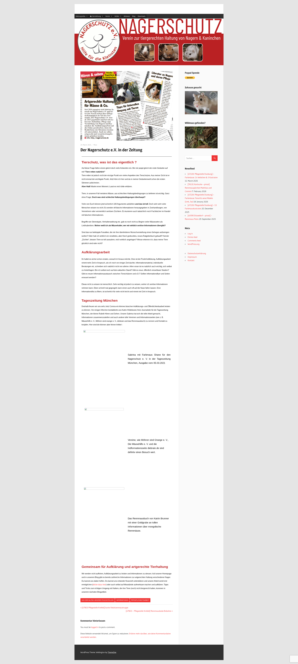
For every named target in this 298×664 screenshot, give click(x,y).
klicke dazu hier (99, 585)
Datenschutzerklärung (197, 253)
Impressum (192, 257)
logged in (95, 627)
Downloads (141, 16)
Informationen (122, 600)
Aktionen (127, 16)
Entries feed (192, 237)
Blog (133, 16)
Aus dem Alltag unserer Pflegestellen (97, 600)
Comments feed (194, 240)
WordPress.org (193, 244)
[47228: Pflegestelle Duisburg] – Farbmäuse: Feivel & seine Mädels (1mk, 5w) (199, 198)
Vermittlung (96, 16)
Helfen (117, 16)
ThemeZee (112, 652)
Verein (107, 16)
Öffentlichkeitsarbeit (140, 600)
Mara (95, 145)
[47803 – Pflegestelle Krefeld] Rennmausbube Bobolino (148, 611)
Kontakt (191, 260)
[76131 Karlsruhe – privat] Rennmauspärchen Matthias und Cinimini (198, 187)
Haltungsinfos (80, 16)
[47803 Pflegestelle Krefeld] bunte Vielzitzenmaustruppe (105, 607)
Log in (190, 233)
